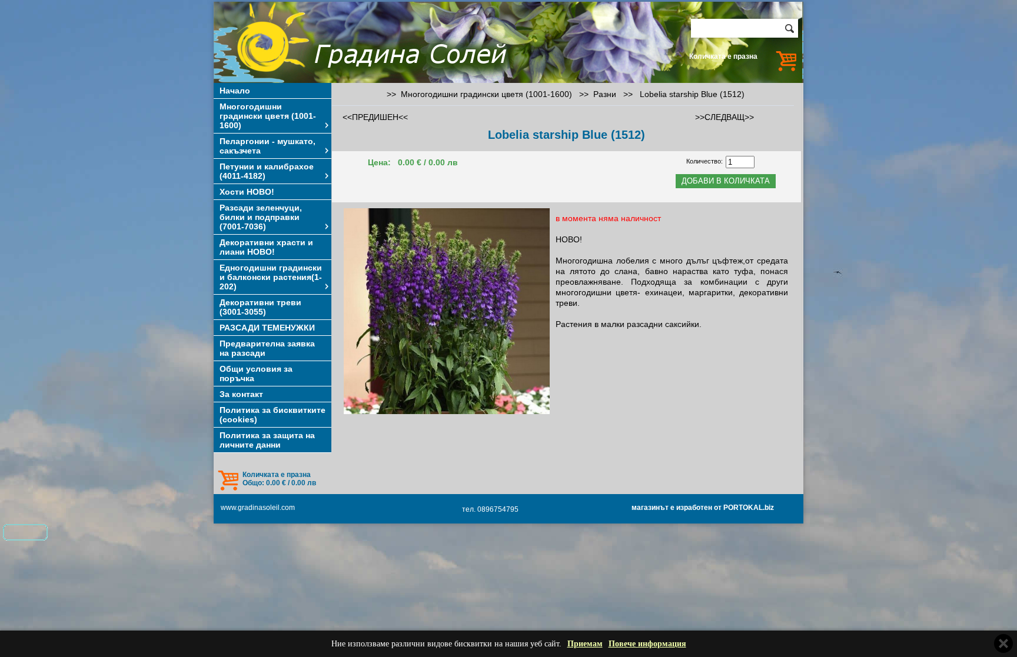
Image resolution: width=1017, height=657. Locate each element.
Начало (235, 90)
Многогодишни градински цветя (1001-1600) (268, 116)
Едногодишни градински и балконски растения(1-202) (271, 277)
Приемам (585, 643)
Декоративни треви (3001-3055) (260, 307)
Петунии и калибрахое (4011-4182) (267, 171)
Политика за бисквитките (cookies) (272, 414)
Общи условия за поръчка (256, 373)
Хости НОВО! (247, 191)
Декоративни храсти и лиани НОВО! (266, 247)
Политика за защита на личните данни (267, 440)
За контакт (241, 394)
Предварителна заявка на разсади (267, 348)
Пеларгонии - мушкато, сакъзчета (267, 145)
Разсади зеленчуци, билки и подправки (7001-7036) (261, 217)
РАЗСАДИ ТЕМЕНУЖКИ (267, 327)
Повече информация (647, 643)
